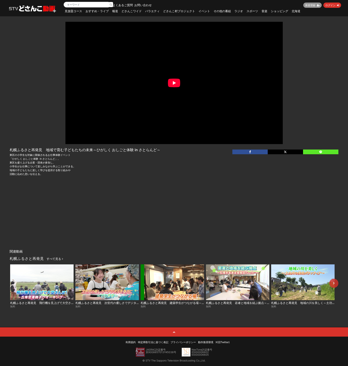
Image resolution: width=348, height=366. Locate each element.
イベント (204, 11)
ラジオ (238, 11)
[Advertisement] (174, 220)
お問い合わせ (143, 5)
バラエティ (152, 11)
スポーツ (252, 11)
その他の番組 (222, 11)
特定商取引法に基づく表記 (153, 342)
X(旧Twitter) (223, 342)
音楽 (264, 11)
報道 (115, 11)
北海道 (296, 11)
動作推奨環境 (205, 342)
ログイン (330, 5)
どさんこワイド (131, 11)
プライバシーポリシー (183, 342)
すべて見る (54, 258)
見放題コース (73, 11)
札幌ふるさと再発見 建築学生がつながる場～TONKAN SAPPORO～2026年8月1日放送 (198, 303)
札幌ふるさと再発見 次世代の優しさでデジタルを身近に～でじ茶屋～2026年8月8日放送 (134, 303)
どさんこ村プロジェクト (179, 11)
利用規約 (131, 342)
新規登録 (310, 5)
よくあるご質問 (123, 5)
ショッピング (279, 11)
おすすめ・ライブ (97, 11)
